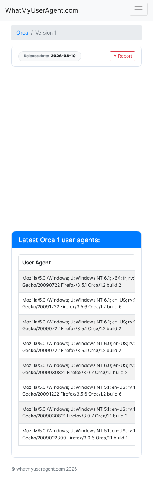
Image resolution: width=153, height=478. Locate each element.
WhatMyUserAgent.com (41, 10)
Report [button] (122, 56)
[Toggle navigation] (139, 9)
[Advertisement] (76, 148)
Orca (22, 32)
